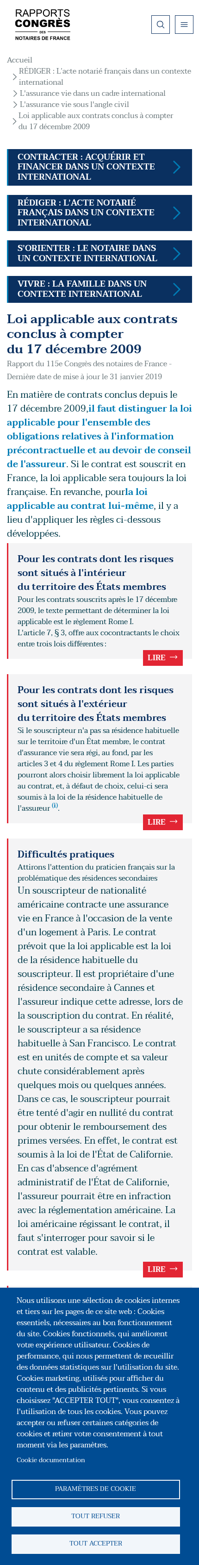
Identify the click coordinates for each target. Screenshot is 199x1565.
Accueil (19, 60)
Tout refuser (95, 1516)
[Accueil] (43, 24)
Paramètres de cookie (95, 1489)
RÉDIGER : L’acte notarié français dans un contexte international (105, 77)
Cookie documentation (51, 1460)
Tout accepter (95, 1543)
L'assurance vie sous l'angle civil (74, 104)
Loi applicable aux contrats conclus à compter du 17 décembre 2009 (96, 121)
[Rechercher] (160, 24)
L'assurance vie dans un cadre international (93, 93)
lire (156, 657)
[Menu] (184, 24)
